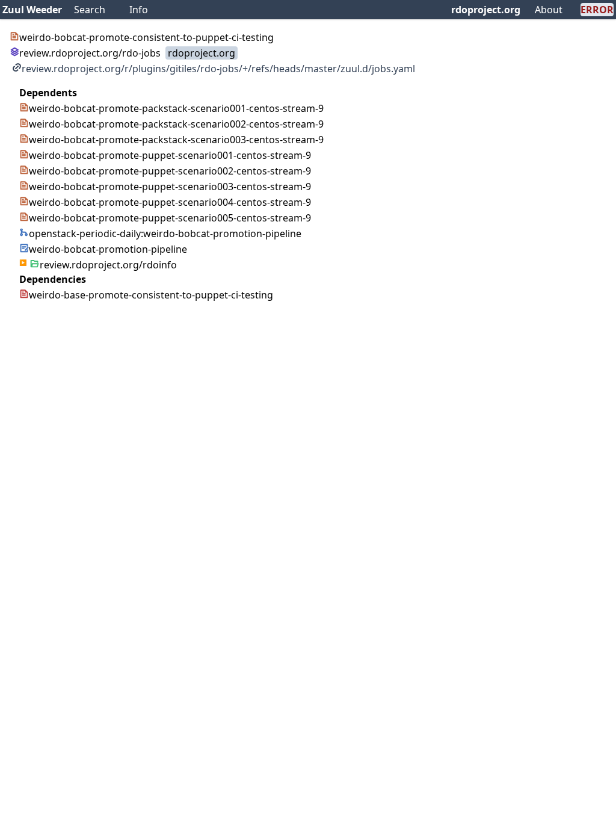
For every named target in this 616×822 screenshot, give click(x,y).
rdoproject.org (485, 9)
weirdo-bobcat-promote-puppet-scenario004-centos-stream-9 (170, 202)
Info (138, 9)
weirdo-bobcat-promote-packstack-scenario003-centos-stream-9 (176, 139)
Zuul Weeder (32, 9)
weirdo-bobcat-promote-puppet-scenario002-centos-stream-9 (170, 171)
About (548, 9)
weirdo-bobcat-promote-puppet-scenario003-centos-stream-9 (170, 186)
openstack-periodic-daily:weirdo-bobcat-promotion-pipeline (165, 233)
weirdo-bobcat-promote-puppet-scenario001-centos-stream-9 (170, 155)
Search (89, 9)
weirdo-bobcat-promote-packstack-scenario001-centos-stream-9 (176, 108)
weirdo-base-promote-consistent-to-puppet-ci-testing (151, 294)
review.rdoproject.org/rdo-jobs (90, 53)
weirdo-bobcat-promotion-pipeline (108, 249)
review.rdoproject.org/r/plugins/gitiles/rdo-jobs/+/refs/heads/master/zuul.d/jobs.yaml (218, 68)
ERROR (597, 9)
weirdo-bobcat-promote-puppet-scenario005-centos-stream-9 (170, 217)
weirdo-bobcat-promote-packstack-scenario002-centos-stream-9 (176, 124)
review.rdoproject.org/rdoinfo (108, 264)
